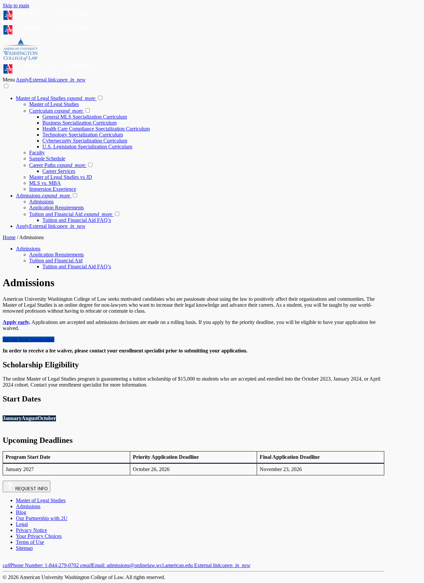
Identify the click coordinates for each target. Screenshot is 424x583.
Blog (21, 512)
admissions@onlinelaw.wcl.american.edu (165, 565)
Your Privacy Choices (39, 536)
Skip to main (16, 5)
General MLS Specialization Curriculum (84, 117)
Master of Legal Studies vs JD (60, 177)
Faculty (37, 152)
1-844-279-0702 (41, 565)
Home (9, 237)
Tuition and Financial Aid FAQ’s (76, 220)
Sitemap (24, 548)
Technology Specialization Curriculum (82, 134)
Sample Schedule (47, 158)
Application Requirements (56, 207)
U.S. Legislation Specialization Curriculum (87, 146)
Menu (9, 79)
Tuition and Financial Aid (70, 214)
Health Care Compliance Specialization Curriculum (96, 129)
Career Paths (57, 165)
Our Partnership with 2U (42, 518)
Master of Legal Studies (55, 98)
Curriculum (56, 111)
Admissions (43, 195)
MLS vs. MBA (45, 183)
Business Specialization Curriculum (79, 123)
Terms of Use (30, 542)
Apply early (16, 322)
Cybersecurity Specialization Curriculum (84, 140)
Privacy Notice (31, 530)
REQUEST (31, 488)
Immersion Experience (52, 189)
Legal (22, 524)
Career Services (58, 171)
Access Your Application (28, 339)
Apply (50, 79)
